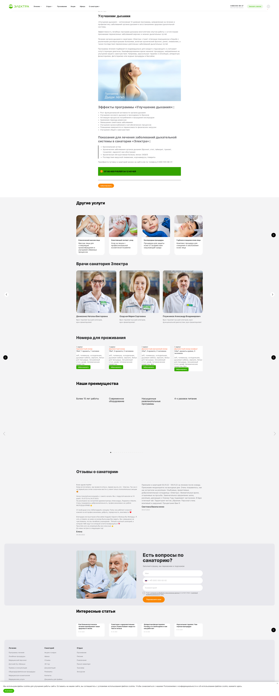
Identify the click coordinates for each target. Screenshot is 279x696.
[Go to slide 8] (124, 452)
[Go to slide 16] (140, 452)
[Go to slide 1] (110, 452)
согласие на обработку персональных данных (164, 593)
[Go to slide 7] (122, 452)
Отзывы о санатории (96, 471)
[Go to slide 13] (134, 452)
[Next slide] (273, 235)
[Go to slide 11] (130, 452)
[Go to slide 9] (126, 452)
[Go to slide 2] (112, 452)
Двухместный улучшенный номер (154, 349)
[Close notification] (277, 683)
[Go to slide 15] (138, 452)
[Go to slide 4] (116, 452)
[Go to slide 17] (142, 452)
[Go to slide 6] (120, 452)
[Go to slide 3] (114, 452)
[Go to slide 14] (136, 452)
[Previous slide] (5, 357)
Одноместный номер (84, 349)
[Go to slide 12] (132, 452)
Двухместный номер (117, 349)
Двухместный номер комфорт (186, 349)
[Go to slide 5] (118, 452)
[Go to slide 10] (128, 452)
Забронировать (106, 186)
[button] (255, 6)
